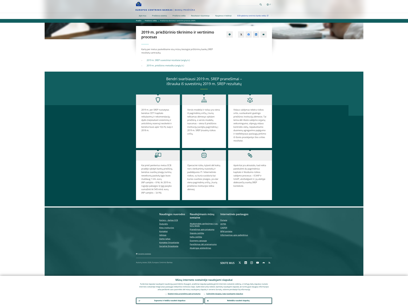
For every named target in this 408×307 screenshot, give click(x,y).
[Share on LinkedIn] (256, 34)
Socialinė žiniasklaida (168, 246)
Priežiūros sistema (159, 16)
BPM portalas (226, 232)
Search (260, 4)
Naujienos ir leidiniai (223, 16)
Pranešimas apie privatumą (202, 230)
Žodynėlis (163, 224)
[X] (239, 262)
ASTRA (223, 224)
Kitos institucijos (166, 228)
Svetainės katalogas (144, 254)
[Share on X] (241, 34)
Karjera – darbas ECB (168, 220)
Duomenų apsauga (198, 241)
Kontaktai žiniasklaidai (169, 243)
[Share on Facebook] (248, 34)
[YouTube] (257, 262)
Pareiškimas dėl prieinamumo (203, 244)
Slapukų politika (197, 233)
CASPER (223, 228)
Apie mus (142, 16)
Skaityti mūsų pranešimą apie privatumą (184, 294)
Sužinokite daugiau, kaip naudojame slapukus (224, 294)
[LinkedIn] (245, 262)
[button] (264, 4)
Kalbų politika (196, 237)
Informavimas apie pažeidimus (234, 235)
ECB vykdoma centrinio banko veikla (251, 16)
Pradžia (138, 21)
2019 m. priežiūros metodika (161, 66)
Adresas (162, 235)
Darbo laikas (164, 239)
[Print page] (229, 34)
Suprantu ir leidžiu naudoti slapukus (169, 301)
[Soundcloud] (263, 262)
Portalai (223, 220)
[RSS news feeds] (269, 262)
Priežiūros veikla (179, 16)
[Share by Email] (263, 34)
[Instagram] (251, 262)
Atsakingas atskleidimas (200, 248)
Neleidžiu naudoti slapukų (238, 301)
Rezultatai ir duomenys (200, 16)
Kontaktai (163, 232)
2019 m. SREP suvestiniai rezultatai (163, 60)
